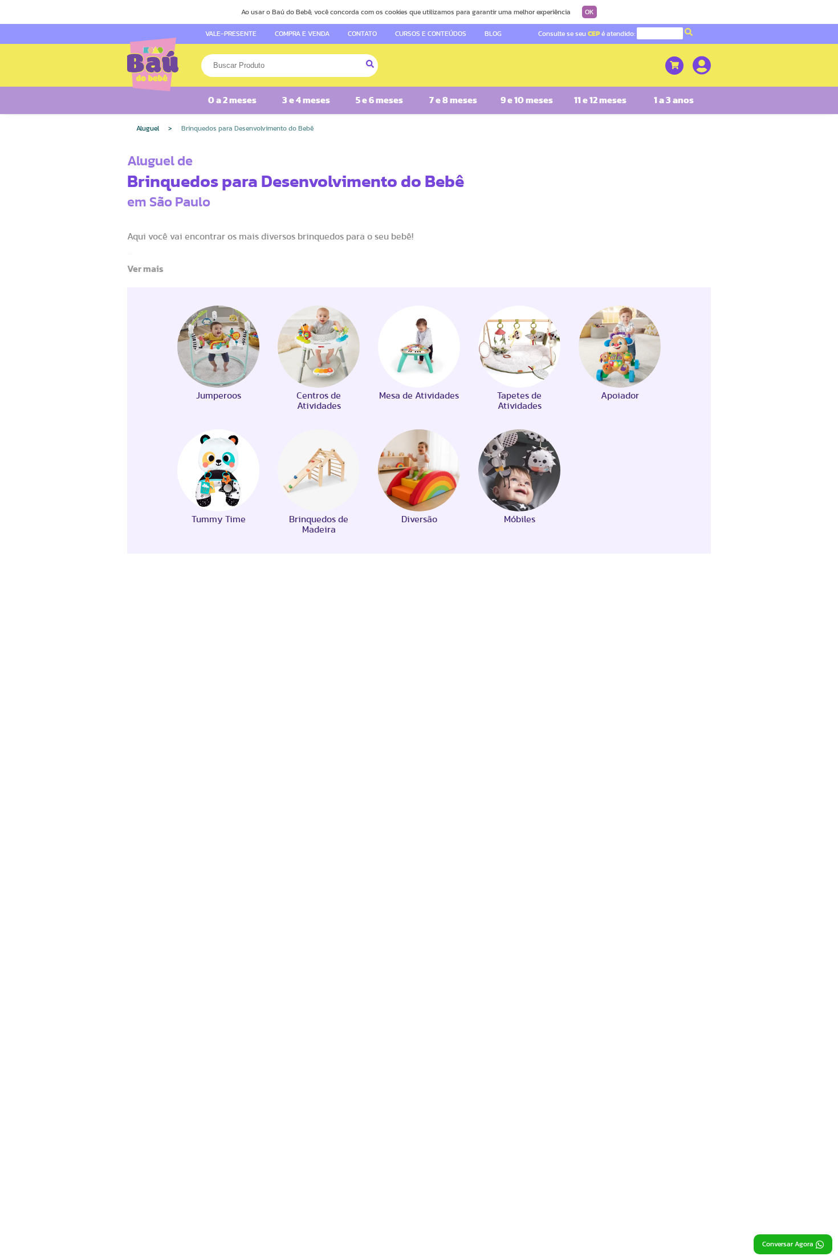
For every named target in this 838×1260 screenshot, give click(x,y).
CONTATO (362, 33)
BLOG (493, 33)
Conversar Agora (787, 1244)
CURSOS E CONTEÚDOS (430, 33)
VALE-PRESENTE (231, 33)
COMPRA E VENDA (302, 33)
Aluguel (147, 128)
